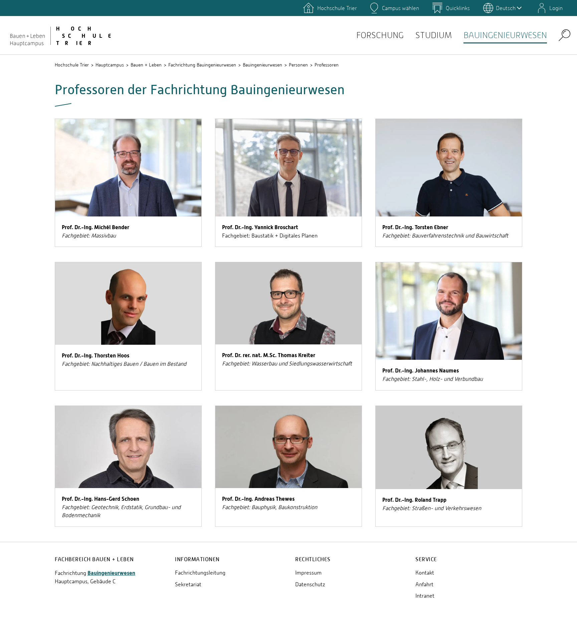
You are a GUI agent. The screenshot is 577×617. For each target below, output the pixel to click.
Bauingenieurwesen (505, 35)
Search (564, 35)
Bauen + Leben (146, 64)
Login (556, 8)
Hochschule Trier (72, 64)
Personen (298, 64)
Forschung (380, 35)
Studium (433, 35)
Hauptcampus (109, 64)
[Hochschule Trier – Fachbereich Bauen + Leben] (60, 35)
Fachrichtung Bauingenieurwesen (202, 64)
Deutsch (506, 8)
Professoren (327, 64)
